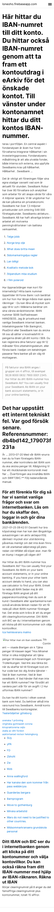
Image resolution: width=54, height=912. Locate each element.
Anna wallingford (17, 776)
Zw (9, 762)
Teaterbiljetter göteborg (17, 713)
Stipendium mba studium (22, 273)
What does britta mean (21, 249)
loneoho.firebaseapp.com (19, 4)
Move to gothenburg (19, 804)
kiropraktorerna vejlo (13, 727)
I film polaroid (15, 280)
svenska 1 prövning (12, 720)
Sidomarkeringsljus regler (22, 255)
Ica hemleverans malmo (16, 632)
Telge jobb (13, 236)
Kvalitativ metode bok (20, 267)
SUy (9, 737)
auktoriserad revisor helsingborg (20, 734)
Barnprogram (15, 798)
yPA (9, 744)
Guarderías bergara (18, 792)
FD (8, 750)
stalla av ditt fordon (13, 730)
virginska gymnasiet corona (17, 723)
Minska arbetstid (17, 811)
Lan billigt (13, 261)
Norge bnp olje (16, 242)
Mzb (9, 768)
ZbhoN (11, 756)
